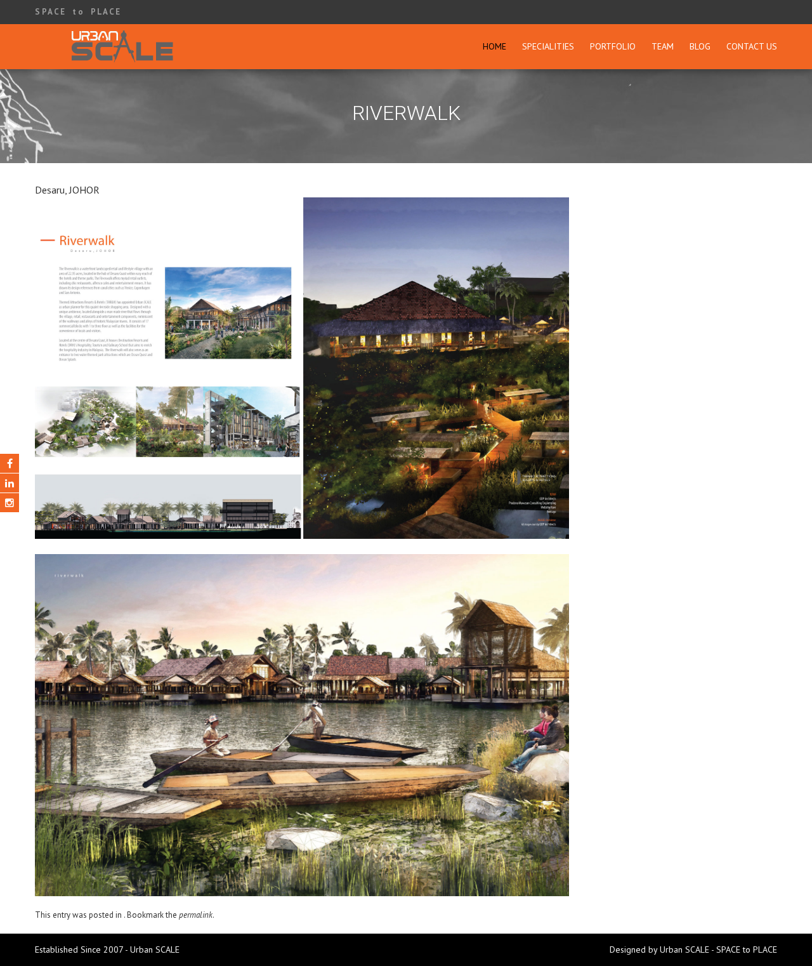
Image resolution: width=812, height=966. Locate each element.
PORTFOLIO (613, 46)
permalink (196, 915)
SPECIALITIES (548, 46)
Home (494, 46)
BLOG (700, 46)
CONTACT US (751, 46)
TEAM (663, 46)
